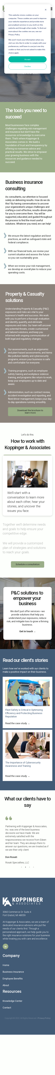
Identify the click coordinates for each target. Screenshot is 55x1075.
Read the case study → (17, 723)
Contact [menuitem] (7, 1007)
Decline (27, 66)
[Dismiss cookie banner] (46, 10)
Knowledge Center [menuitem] (12, 1001)
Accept (27, 59)
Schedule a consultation (28, 564)
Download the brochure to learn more (30, 411)
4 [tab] (33, 867)
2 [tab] (25, 867)
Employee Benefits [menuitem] (13, 978)
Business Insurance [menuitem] (13, 971)
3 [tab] (29, 867)
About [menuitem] (6, 985)
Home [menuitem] (6, 965)
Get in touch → (27, 631)
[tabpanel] (27, 840)
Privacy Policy (44, 1018)
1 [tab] (21, 867)
